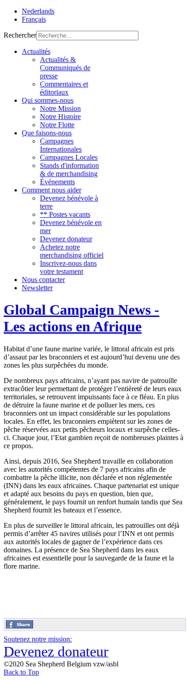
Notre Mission (60, 108)
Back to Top (21, 672)
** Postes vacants (65, 214)
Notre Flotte (57, 125)
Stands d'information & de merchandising (69, 169)
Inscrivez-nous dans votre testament (68, 267)
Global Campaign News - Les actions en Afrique (81, 318)
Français (34, 19)
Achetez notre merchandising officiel (71, 251)
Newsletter (37, 288)
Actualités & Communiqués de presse (65, 68)
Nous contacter (43, 279)
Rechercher (20, 35)
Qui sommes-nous (48, 100)
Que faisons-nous (47, 133)
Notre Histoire (60, 116)
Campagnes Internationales (61, 145)
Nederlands (38, 11)
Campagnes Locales (69, 157)
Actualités (36, 51)
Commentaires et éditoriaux (64, 88)
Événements (57, 182)
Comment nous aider (51, 190)
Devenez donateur (66, 239)
